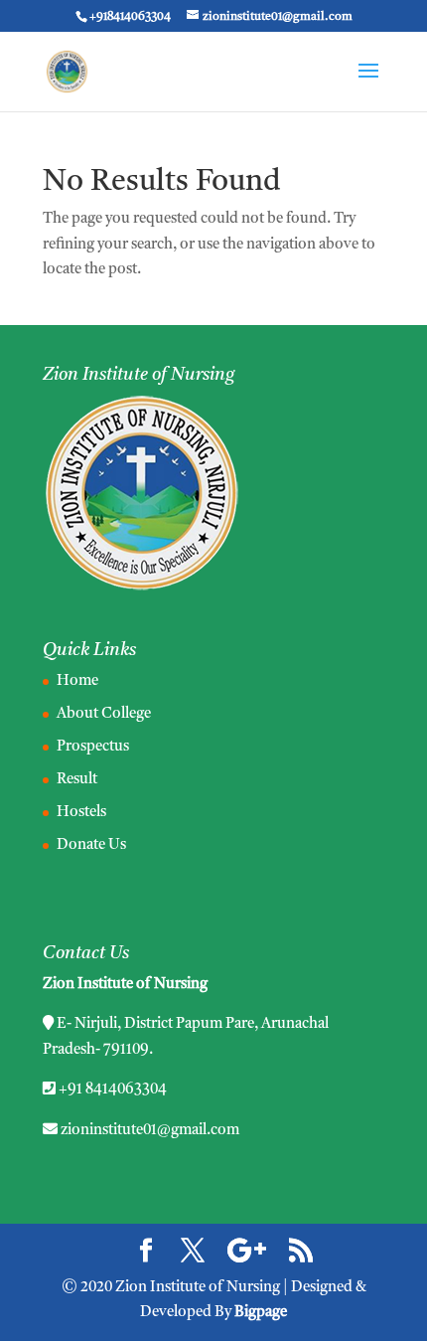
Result (77, 779)
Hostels (81, 812)
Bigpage (260, 1312)
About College (104, 714)
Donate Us (91, 845)
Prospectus (93, 747)
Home (77, 681)
